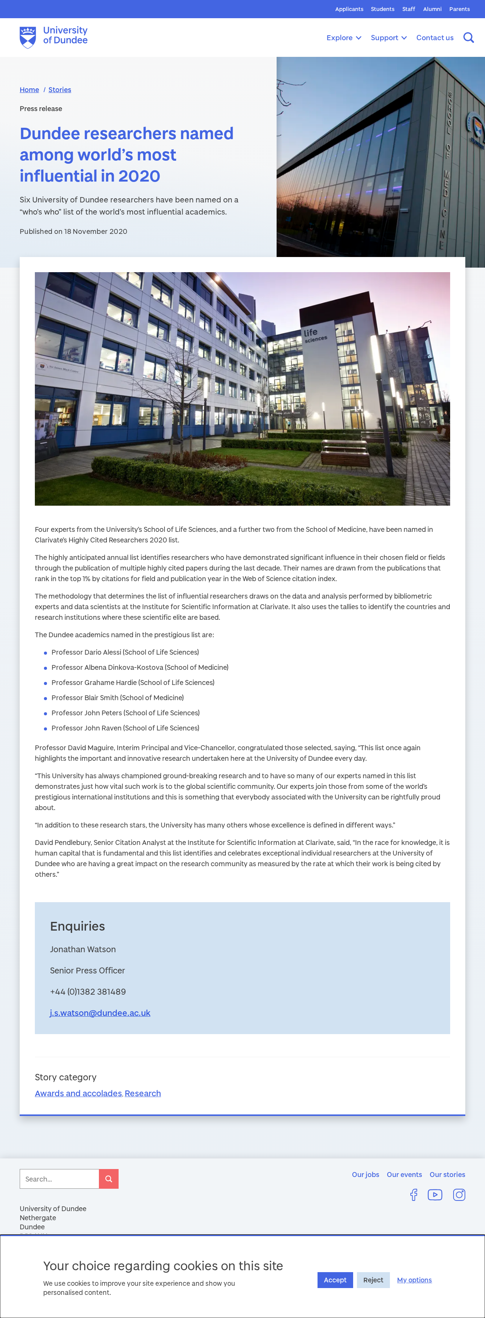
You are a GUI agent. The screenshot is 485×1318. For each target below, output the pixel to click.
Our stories (447, 1174)
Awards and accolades (78, 1093)
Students (382, 9)
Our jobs (365, 1174)
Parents (459, 9)
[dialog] (242, 1276)
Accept (335, 1280)
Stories (59, 89)
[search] (109, 1179)
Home (29, 89)
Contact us (435, 37)
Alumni (432, 9)
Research (143, 1093)
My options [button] (414, 1280)
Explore (340, 37)
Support (384, 37)
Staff (408, 9)
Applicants (349, 9)
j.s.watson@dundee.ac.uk (100, 1012)
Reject (373, 1280)
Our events (404, 1174)
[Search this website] (468, 37)
